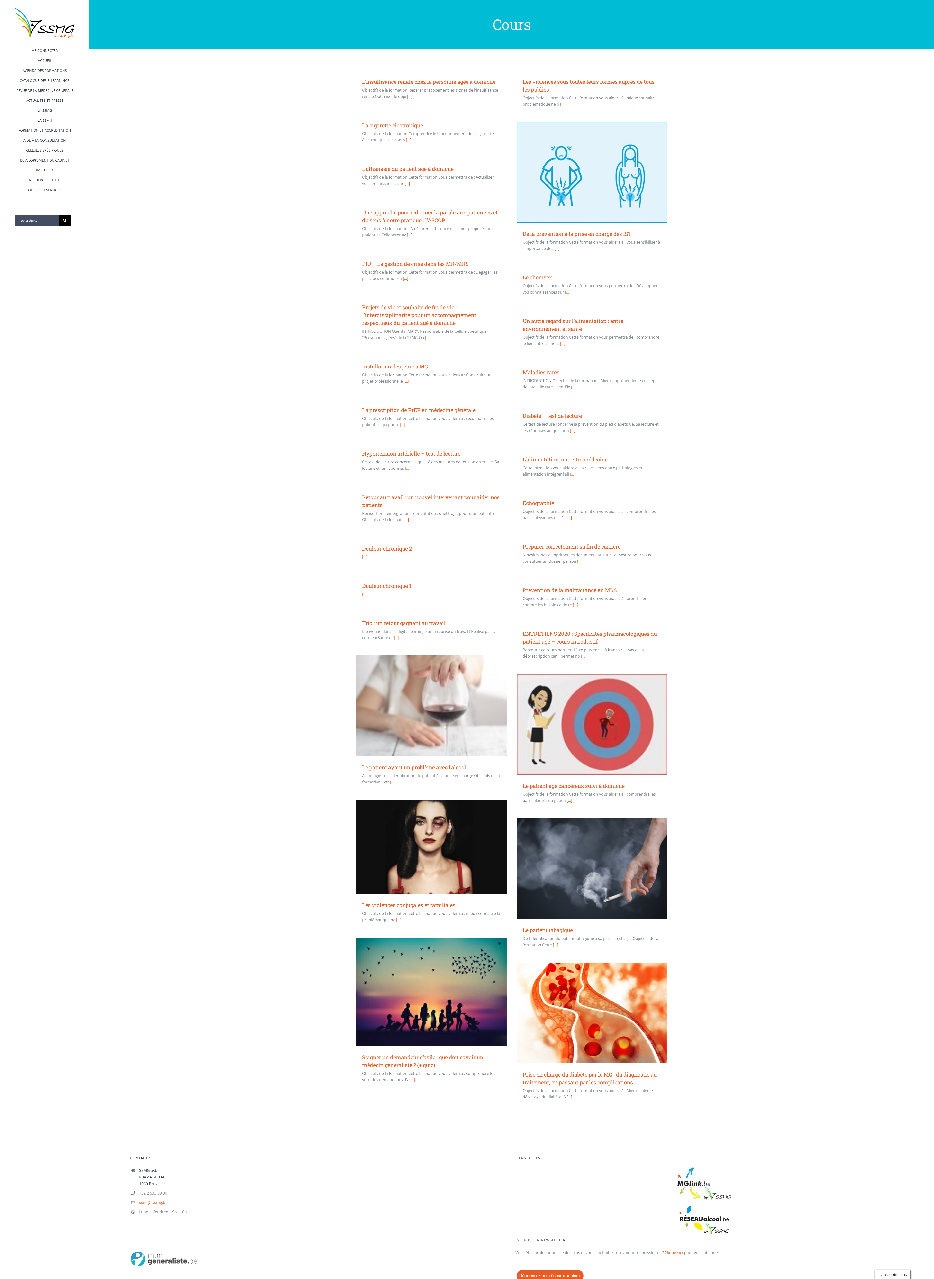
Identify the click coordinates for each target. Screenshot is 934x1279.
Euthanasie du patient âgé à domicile (408, 168)
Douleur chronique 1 (386, 585)
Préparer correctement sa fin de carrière (571, 546)
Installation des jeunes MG (395, 366)
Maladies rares (541, 372)
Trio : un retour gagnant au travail (404, 622)
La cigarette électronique (392, 125)
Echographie (538, 502)
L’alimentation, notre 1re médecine (565, 459)
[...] (410, 96)
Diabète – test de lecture (552, 415)
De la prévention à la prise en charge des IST (591, 172)
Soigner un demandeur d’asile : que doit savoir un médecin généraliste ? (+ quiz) (431, 991)
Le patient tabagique (591, 868)
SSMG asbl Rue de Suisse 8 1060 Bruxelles (153, 1177)
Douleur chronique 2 (387, 548)
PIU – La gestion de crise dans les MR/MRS (415, 263)
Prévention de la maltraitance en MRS (570, 590)
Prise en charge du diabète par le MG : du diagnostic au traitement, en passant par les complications (591, 1012)
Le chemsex (537, 277)
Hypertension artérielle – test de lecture (411, 453)
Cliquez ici (674, 1252)
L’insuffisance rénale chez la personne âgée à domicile (428, 81)
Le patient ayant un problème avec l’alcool (431, 705)
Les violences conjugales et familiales (431, 846)
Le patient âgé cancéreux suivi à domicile (591, 724)
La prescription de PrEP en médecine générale (419, 410)
